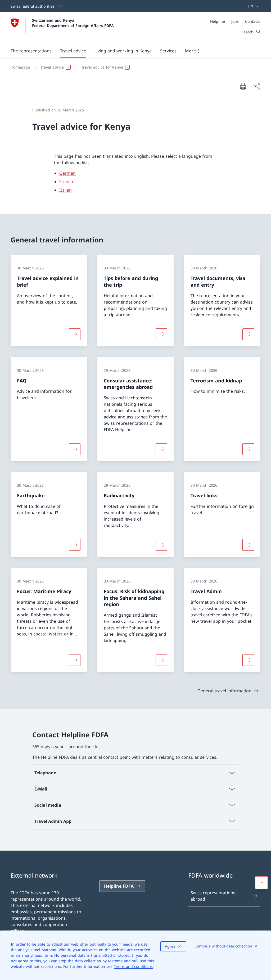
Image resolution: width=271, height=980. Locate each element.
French (66, 181)
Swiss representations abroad (213, 896)
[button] (31, 50)
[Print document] (243, 86)
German (67, 173)
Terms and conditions (133, 966)
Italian (65, 190)
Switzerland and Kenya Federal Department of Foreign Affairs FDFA (73, 23)
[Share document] (257, 86)
